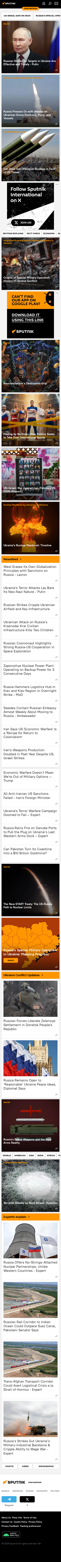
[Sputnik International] (9, 4)
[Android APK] (11, 1534)
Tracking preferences (30, 1526)
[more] (56, 70)
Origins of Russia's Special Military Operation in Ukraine (28, 241)
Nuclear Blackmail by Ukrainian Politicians (25, 505)
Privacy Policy (35, 1521)
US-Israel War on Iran (14, 132)
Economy (42, 1490)
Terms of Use (29, 1517)
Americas (17, 1490)
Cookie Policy (20, 1521)
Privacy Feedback (10, 1526)
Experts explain (14, 1217)
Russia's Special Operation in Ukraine (23, 78)
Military (55, 1490)
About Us (6, 1517)
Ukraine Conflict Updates (21, 975)
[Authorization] (44, 3)
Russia (29, 1490)
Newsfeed (10, 559)
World (6, 24)
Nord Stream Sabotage (15, 1162)
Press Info (17, 1517)
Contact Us (7, 1521)
